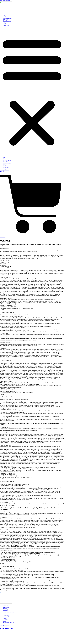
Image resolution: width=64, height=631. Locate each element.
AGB (4, 611)
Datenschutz (6, 607)
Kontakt (5, 23)
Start (4, 15)
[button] (32, 91)
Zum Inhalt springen (5, 0)
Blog (4, 22)
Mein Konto (6, 25)
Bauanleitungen (7, 21)
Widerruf (5, 610)
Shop (4, 16)
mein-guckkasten (7, 18)
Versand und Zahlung (8, 612)
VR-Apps (5, 19)
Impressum (6, 605)
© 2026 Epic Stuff (7, 628)
